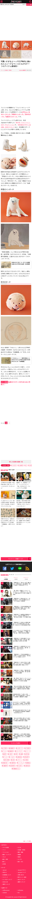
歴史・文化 (20, 861)
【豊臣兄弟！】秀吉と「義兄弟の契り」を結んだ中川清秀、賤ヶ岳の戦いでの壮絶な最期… (21, 672)
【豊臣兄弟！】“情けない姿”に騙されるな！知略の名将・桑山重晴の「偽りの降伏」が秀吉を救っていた (22, 584)
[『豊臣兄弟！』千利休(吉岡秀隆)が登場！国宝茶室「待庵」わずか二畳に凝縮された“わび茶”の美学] (6, 609)
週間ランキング (21, 882)
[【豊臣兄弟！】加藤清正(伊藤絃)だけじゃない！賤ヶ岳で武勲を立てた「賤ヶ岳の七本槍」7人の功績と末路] (6, 617)
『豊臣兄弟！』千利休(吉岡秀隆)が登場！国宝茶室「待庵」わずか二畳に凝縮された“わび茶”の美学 (22, 608)
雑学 (5, 754)
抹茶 (13, 760)
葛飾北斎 (27, 766)
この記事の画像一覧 (17, 462)
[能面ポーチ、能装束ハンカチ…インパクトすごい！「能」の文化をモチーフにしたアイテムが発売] (23, 477)
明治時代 (27, 757)
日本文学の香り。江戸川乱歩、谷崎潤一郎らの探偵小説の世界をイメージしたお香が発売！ (23, 521)
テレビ (5, 757)
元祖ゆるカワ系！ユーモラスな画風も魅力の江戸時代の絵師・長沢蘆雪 (20, 263)
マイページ (5, 877)
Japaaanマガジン (22, 870)
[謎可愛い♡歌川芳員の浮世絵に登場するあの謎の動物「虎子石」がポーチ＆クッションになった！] (23, 495)
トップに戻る (28, 841)
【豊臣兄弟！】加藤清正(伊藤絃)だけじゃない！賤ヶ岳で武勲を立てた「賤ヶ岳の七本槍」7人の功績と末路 (22, 616)
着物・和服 (20, 852)
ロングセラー (19, 751)
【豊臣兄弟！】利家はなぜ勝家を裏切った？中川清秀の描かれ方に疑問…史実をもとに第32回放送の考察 (21, 624)
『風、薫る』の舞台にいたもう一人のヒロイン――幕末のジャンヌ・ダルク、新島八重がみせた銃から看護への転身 (22, 592)
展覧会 (28, 763)
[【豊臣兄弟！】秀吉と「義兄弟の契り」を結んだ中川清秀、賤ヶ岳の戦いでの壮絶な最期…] (6, 673)
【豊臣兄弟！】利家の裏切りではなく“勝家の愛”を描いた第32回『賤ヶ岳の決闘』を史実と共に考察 (21, 640)
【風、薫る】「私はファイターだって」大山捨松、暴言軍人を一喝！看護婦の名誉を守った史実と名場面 (22, 680)
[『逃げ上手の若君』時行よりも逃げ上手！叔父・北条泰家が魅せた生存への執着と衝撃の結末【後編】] (6, 721)
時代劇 (27, 754)
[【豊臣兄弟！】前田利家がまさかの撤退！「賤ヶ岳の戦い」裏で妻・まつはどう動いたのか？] (6, 649)
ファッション (5, 852)
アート (2, 70)
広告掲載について (6, 875)
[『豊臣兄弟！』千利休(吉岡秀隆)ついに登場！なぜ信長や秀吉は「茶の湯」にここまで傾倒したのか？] (6, 657)
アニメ (4, 751)
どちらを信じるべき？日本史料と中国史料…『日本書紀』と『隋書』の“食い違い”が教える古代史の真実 (21, 632)
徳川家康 (7, 760)
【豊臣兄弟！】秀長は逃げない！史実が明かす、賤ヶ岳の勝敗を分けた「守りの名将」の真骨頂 (21, 600)
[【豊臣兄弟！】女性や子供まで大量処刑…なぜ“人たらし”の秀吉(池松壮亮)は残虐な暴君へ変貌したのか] (6, 665)
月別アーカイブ (21, 879)
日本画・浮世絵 (8, 70)
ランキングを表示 (15, 743)
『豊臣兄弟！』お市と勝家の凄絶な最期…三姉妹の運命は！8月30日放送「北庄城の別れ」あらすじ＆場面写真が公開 (22, 736)
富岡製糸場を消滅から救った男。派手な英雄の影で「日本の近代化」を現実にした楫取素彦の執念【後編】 (21, 727)
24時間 (6, 578)
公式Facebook (4, 568)
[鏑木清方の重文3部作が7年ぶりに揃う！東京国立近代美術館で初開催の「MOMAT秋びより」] (6, 713)
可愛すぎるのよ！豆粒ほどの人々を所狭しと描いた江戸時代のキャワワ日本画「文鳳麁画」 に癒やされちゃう (8, 522)
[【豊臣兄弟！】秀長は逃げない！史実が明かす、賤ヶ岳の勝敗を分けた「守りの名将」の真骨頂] (6, 601)
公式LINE (20, 568)
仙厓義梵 (21, 465)
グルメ (4, 857)
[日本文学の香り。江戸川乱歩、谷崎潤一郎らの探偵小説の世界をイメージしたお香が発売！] (23, 513)
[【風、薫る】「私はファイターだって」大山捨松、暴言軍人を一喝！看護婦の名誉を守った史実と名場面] (6, 681)
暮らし (4, 861)
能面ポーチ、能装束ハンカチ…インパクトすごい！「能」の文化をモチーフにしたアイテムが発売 (23, 485)
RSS (27, 568)
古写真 (4, 864)
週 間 (16, 578)
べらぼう (12, 757)
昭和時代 (13, 766)
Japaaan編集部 (22, 70)
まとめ (19, 847)
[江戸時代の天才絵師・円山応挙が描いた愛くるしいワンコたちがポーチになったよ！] (8, 477)
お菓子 (10, 754)
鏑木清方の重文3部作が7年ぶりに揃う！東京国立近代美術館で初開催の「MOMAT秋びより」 (21, 711)
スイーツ (28, 751)
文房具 (26, 760)
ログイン (24, 4)
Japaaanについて (22, 872)
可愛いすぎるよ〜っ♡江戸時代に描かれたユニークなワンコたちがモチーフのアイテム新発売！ (16, 63)
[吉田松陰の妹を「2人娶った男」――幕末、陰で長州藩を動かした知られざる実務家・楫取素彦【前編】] (6, 697)
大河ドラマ (20, 748)
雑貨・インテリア (6, 854)
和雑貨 (19, 854)
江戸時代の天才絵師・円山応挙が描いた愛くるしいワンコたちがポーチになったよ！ (8, 485)
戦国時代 (12, 748)
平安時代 (28, 748)
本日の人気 (5, 882)
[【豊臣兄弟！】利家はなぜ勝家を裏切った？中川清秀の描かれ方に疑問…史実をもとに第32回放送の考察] (6, 625)
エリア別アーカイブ (7, 879)
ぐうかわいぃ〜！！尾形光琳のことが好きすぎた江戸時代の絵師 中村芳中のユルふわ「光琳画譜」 (20, 359)
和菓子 (19, 857)
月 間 (26, 578)
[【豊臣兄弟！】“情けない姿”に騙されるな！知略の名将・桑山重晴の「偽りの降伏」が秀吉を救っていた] (6, 585)
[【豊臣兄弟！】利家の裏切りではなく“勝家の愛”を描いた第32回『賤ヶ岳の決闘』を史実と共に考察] (6, 641)
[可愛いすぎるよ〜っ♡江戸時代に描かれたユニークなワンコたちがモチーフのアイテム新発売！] (16, 50)
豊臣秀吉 (13, 763)
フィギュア (21, 763)
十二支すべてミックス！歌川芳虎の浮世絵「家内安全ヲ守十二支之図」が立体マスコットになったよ (8, 503)
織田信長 (20, 757)
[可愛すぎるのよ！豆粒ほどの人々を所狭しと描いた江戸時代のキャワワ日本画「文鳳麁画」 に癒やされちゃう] (8, 513)
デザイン (20, 760)
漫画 (22, 754)
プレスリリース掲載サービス (15, 559)
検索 (30, 1)
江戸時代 (5, 748)
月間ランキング (6, 884)
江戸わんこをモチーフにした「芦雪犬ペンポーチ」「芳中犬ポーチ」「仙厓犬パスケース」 (16, 114)
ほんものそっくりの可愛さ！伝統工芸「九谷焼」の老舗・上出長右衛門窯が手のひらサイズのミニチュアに (21, 703)
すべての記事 (5, 847)
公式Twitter (12, 568)
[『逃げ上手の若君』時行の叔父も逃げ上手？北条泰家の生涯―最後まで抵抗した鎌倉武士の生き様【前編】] (6, 689)
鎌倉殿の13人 (16, 768)
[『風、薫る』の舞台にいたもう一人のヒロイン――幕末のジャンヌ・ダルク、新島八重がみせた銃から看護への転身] (6, 593)
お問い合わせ (21, 875)
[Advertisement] (16, 23)
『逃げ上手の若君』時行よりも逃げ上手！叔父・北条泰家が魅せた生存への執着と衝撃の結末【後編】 (21, 719)
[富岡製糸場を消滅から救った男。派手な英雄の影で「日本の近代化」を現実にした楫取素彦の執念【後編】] (6, 729)
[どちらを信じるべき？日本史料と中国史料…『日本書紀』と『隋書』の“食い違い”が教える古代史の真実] (6, 633)
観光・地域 (5, 859)
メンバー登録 (29, 4)
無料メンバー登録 (22, 877)
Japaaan (16, 1)
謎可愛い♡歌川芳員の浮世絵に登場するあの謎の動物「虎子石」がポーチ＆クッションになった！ (23, 503)
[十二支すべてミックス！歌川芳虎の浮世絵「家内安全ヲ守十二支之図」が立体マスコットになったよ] (8, 495)
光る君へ (20, 766)
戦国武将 (11, 751)
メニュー (1, 1)
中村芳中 (14, 465)
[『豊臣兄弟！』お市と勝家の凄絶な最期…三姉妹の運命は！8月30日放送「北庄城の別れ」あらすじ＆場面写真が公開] (6, 737)
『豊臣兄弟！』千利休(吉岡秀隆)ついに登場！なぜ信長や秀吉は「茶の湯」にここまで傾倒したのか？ (22, 656)
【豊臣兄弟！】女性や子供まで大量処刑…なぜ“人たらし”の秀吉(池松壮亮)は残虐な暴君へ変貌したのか (21, 664)
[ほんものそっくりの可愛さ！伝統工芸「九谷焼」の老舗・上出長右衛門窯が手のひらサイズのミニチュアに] (6, 705)
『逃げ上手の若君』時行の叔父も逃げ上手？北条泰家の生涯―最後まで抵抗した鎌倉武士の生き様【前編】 (21, 687)
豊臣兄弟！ (5, 763)
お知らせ (4, 872)
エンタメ (20, 859)
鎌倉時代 (6, 766)
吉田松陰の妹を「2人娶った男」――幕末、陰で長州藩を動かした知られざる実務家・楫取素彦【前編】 (22, 695)
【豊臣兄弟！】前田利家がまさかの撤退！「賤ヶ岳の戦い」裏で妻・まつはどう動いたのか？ (21, 648)
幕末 (17, 754)
